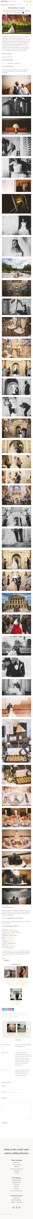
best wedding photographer (7, 1013)
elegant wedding (8, 1014)
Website (4, 1098)
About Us (16, 1162)
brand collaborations (28, 1)
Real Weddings (16, 1200)
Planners (16, 1184)
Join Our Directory (16, 1191)
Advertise (16, 1171)
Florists (16, 1188)
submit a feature (29, 2)
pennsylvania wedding (22, 1014)
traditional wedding (9, 1016)
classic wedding (21, 1013)
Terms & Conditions (16, 1169)
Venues (16, 1186)
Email (9, 1092)
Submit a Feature (16, 1202)
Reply (2, 1046)
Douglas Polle (22, 46)
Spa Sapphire (11, 946)
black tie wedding (15, 1013)
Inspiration (16, 1198)
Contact (16, 1173)
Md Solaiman (4, 1070)
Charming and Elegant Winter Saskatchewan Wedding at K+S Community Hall (10, 981)
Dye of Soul (12, 944)
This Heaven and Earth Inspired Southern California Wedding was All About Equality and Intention (22, 982)
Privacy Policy (16, 1164)
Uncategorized (15, 1016)
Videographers (16, 1182)
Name (4, 1086)
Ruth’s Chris (4, 63)
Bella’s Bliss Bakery (10, 938)
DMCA (16, 1166)
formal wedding (14, 1014)
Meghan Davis (11, 940)
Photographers (16, 1180)
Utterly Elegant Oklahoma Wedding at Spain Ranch (16, 1003)
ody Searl (12, 941)
